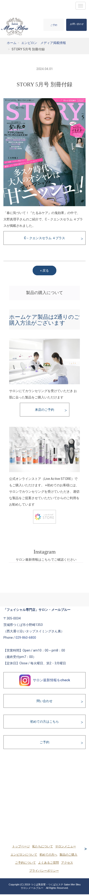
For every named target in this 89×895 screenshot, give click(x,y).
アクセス (67, 862)
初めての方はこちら (44, 721)
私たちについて (42, 846)
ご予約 (53, 25)
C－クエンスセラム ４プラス (44, 238)
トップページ (21, 846)
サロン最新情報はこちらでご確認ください (46, 559)
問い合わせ (44, 701)
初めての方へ (48, 854)
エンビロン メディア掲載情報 (43, 43)
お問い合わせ (77, 24)
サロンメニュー (65, 846)
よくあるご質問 (48, 862)
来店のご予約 (44, 409)
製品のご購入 (68, 854)
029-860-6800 (26, 637)
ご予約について (25, 862)
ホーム (11, 43)
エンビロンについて (23, 854)
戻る (44, 270)
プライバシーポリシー (44, 870)
